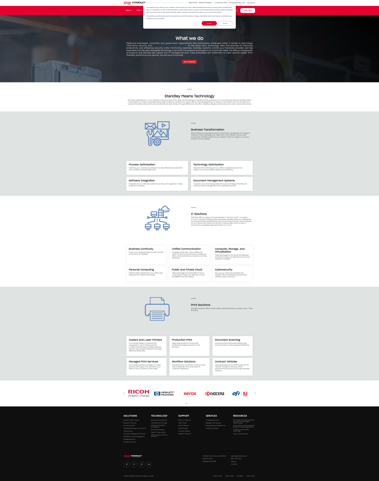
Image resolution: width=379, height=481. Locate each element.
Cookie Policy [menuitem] (250, 476)
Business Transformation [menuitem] (131, 420)
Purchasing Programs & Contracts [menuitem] (135, 428)
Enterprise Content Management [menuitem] (134, 436)
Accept (209, 23)
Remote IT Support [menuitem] (205, 2)
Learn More (227, 225)
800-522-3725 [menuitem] (222, 3)
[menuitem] (127, 464)
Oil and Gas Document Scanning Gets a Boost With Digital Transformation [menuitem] (243, 421)
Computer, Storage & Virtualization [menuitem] (158, 426)
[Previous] (124, 393)
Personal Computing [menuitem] (157, 429)
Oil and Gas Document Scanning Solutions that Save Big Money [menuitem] (243, 426)
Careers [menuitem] (233, 461)
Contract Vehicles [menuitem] (129, 425)
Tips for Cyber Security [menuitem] (240, 434)
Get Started (189, 62)
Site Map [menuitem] (240, 476)
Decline (225, 23)
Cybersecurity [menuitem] (128, 431)
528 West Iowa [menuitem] (207, 458)
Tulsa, (150, 100)
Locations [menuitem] (234, 464)
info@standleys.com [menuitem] (238, 3)
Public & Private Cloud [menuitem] (158, 432)
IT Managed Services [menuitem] (212, 420)
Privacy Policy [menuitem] (217, 476)
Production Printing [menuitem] (212, 428)
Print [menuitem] (138, 10)
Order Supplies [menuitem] (183, 428)
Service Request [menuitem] (183, 425)
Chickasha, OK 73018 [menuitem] (209, 461)
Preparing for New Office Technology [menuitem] (241, 430)
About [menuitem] (128, 10)
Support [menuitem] (252, 3)
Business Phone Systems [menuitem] (159, 420)
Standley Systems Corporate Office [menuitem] (214, 456)
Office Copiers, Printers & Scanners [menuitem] (159, 435)
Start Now (248, 10)
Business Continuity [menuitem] (130, 423)
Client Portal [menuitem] (193, 2)
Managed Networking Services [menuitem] (215, 425)
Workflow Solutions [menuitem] (130, 442)
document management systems (170, 45)
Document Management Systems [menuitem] (135, 433)
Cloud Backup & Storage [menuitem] (159, 423)
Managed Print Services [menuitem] (213, 423)
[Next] (254, 393)
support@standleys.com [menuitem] (239, 456)
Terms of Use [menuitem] (229, 476)
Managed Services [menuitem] (129, 439)
